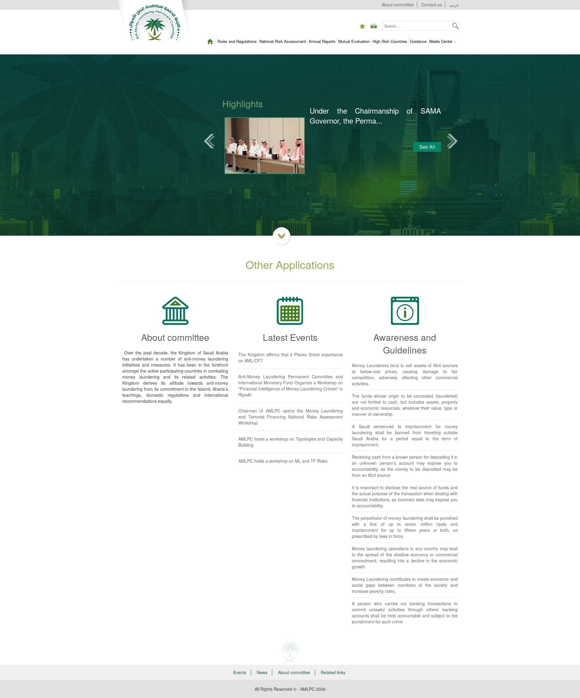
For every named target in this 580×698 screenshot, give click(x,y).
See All (427, 146)
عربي (454, 5)
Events (239, 672)
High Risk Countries (389, 41)
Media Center (442, 41)
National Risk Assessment (282, 41)
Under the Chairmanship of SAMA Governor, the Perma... (375, 115)
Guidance (418, 41)
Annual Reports (322, 41)
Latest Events (290, 337)
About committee (398, 5)
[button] (455, 25)
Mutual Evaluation (354, 41)
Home (210, 41)
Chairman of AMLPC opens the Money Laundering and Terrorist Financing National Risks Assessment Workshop (290, 417)
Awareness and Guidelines (404, 343)
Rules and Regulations (237, 41)
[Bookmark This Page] (362, 21)
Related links (333, 672)
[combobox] (416, 26)
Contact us (431, 5)
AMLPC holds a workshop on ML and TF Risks (282, 461)
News (262, 672)
